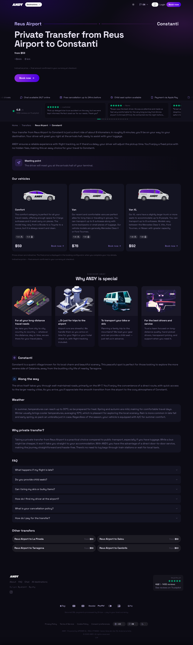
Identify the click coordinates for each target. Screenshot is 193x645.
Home (15, 125)
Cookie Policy (82, 624)
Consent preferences (100, 624)
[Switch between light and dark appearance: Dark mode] (144, 624)
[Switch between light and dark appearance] (133, 4)
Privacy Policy (51, 624)
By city (32, 587)
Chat (27, 581)
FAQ (20, 581)
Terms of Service (67, 624)
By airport (22, 587)
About (13, 581)
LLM (96, 638)
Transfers (26, 125)
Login (162, 4)
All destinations (39, 581)
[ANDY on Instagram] (28, 592)
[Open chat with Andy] (155, 4)
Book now (174, 4)
